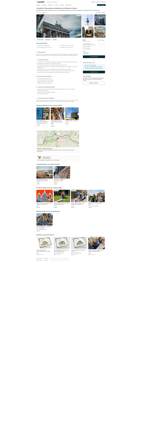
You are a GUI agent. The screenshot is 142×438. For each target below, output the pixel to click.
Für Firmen (56, 5)
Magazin (62, 5)
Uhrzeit (84, 51)
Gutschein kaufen (94, 72)
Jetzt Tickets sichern (87, 43)
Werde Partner (68, 5)
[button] (58, 138)
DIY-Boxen (50, 5)
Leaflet (77, 146)
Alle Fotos (79, 15)
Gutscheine (44, 5)
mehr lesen (74, 55)
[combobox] (68, 2)
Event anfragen (101, 5)
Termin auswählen (86, 46)
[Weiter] (78, 114)
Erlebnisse (38, 5)
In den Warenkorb (94, 56)
